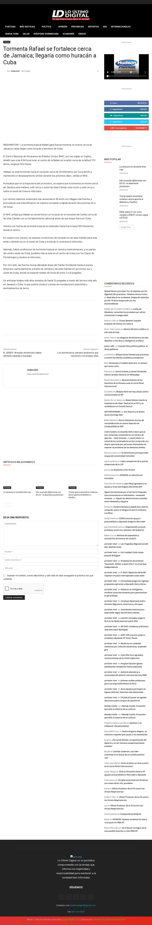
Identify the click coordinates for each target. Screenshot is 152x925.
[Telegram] (67, 135)
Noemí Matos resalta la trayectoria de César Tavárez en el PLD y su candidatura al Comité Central (125, 403)
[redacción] (5, 71)
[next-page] (10, 505)
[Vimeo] (17, 2)
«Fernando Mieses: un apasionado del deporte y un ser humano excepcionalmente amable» (125, 743)
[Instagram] (9, 2)
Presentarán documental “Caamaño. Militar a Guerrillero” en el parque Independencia (125, 563)
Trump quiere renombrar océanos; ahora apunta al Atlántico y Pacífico (83, 495)
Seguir (143, 109)
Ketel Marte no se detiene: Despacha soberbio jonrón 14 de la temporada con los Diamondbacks (126, 300)
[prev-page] (5, 505)
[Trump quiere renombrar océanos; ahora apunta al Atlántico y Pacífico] (83, 478)
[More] (74, 135)
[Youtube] (21, 2)
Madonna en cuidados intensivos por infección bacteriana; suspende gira (125, 646)
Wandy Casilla (110, 706)
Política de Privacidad (116, 919)
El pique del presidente (130, 814)
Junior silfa (109, 346)
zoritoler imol (110, 543)
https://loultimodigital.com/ (38, 374)
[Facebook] (5, 2)
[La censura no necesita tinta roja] (18, 478)
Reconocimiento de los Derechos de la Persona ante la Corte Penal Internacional (124, 383)
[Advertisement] (50, 423)
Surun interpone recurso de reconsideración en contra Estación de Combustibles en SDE (124, 423)
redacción (15, 71)
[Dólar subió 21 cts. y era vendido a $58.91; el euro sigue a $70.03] (111, 215)
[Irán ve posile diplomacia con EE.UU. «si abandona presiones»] (51, 478)
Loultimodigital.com (70, 919)
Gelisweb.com (99, 919)
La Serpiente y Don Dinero (123, 469)
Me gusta (142, 103)
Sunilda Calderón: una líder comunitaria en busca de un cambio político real (124, 754)
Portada (6, 42)
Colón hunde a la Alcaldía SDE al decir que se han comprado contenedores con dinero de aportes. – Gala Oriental (124, 434)
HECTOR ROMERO (112, 411)
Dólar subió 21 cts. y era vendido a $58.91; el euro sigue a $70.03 (133, 215)
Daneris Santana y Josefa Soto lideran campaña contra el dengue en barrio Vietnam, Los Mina (126, 509)
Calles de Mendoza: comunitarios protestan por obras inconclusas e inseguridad (124, 312)
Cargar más (125, 227)
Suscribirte (141, 128)
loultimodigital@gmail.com (83, 905)
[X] (13, 2)
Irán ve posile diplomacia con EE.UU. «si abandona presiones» (132, 183)
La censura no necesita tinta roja (17, 492)
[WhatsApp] (60, 135)
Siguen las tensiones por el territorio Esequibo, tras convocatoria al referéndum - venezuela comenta (125, 495)
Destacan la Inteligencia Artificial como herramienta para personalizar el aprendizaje (125, 592)
